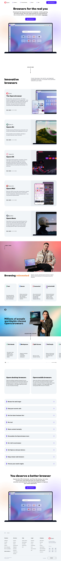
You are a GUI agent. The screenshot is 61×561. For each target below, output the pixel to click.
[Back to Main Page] (6, 2)
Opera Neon (11, 218)
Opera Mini (10, 188)
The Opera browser (14, 96)
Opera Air (10, 127)
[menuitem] (14, 2)
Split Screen (37, 344)
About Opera (8, 245)
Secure (22, 286)
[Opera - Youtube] (50, 551)
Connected (37, 286)
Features (6, 538)
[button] (51, 2)
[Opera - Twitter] (56, 549)
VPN (20, 296)
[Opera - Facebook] (50, 549)
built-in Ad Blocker (9, 298)
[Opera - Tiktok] (53, 549)
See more (44, 15)
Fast (8, 286)
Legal (32, 538)
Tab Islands (11, 344)
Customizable (51, 287)
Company (42, 538)
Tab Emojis (50, 344)
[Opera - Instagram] (56, 551)
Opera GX (10, 157)
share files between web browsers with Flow (36, 297)
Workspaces (24, 344)
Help (23, 538)
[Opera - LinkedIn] (53, 551)
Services (15, 538)
